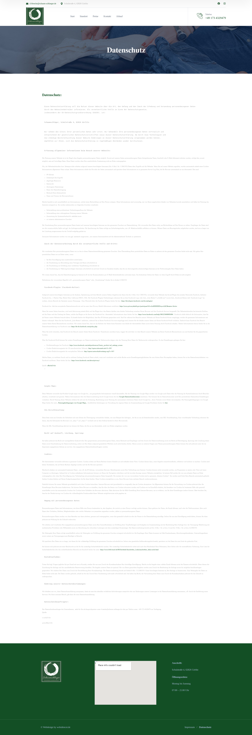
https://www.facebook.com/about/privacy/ (85, 360)
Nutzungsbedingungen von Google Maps (72, 403)
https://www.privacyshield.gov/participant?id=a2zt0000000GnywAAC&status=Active (148, 306)
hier (166, 403)
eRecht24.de (51, 365)
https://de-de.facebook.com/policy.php (84, 326)
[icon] (219, 3)
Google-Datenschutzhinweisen (129, 397)
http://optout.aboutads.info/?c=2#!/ (100, 348)
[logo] (35, 15)
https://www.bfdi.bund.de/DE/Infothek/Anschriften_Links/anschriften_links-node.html (129, 549)
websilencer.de (63, 727)
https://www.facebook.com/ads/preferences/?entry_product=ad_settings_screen (96, 345)
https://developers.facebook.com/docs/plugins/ (137, 301)
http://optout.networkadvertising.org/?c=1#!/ (99, 351)
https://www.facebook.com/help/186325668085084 (155, 314)
